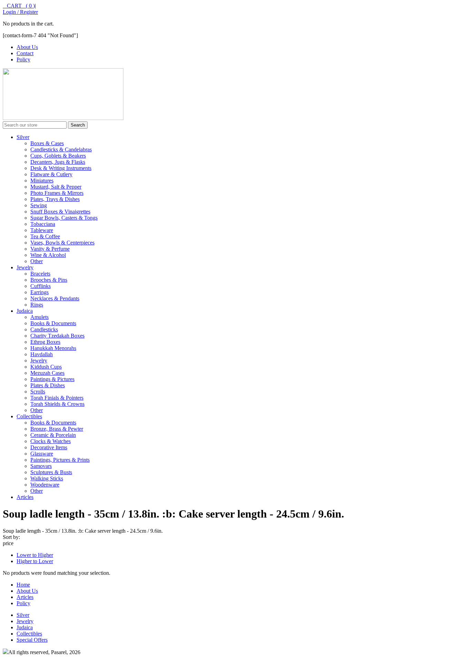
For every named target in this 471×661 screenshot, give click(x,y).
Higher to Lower (35, 561)
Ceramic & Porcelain (53, 435)
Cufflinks (40, 286)
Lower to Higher (35, 555)
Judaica (25, 311)
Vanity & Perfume (50, 249)
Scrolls (37, 391)
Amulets (39, 317)
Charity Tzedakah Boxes (57, 336)
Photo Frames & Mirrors (56, 193)
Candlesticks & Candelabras (61, 149)
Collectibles (29, 416)
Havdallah (41, 354)
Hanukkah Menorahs (53, 348)
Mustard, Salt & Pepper (55, 187)
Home (23, 585)
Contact (25, 53)
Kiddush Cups (46, 367)
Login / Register (20, 12)
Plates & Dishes (47, 385)
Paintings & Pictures (52, 379)
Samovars (41, 466)
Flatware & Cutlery (51, 174)
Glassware (41, 454)
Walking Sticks (46, 478)
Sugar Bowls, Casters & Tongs (64, 218)
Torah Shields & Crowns (57, 404)
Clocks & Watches (50, 441)
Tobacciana (42, 224)
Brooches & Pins (48, 280)
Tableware (41, 230)
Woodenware (44, 485)
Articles (25, 497)
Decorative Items (48, 447)
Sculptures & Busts (51, 472)
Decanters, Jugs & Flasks (57, 162)
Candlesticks (44, 329)
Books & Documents (53, 323)
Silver (23, 137)
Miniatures (41, 180)
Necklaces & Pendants (54, 298)
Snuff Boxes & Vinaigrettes (60, 211)
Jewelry (25, 267)
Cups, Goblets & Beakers (58, 156)
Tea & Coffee (45, 236)
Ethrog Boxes (45, 342)
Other (36, 261)
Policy (23, 59)
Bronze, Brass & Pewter (56, 429)
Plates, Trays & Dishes (55, 199)
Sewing (38, 205)
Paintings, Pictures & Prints (60, 460)
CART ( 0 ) (19, 6)
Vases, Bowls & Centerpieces (62, 243)
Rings (36, 305)
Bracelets (40, 274)
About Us (27, 47)
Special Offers (32, 640)
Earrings (39, 292)
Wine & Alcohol (48, 255)
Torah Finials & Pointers (56, 398)
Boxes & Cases (47, 143)
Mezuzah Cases (47, 373)
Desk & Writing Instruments (60, 168)
